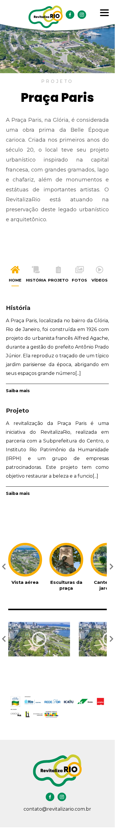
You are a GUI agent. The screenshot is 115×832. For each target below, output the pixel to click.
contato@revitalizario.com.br (57, 809)
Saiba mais (18, 390)
